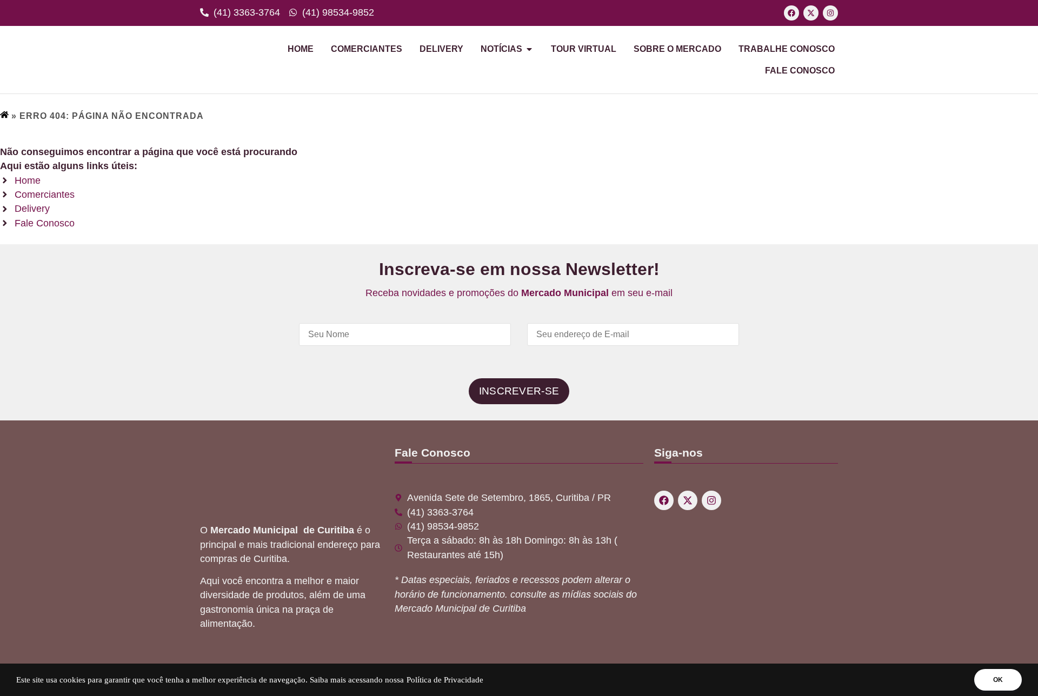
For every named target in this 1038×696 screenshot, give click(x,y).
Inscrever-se (519, 391)
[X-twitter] (811, 13)
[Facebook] (791, 13)
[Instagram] (830, 13)
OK (998, 680)
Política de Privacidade (445, 679)
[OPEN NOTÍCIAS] (529, 49)
